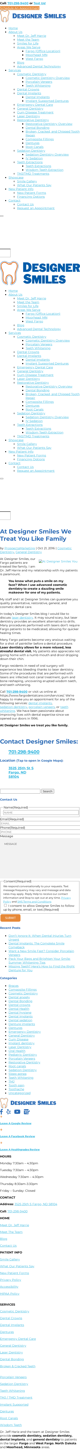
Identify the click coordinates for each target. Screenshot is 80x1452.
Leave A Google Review (15, 1123)
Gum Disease (18, 1039)
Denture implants (22, 1024)
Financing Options (31, 197)
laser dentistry (22, 617)
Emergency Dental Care (35, 105)
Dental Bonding (37, 128)
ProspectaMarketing (19, 548)
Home (13, 28)
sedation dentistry (13, 707)
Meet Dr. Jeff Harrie (31, 36)
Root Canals (35, 147)
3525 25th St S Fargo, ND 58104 (21, 772)
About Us (15, 32)
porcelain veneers (42, 707)
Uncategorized (20, 1093)
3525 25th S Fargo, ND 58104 (36, 1204)
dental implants (40, 703)
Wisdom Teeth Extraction (44, 170)
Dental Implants (29, 93)
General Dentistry (30, 108)
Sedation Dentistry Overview (47, 154)
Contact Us (25, 204)
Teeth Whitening (38, 85)
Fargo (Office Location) (43, 51)
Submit (10, 918)
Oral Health (17, 1051)
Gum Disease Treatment (35, 112)
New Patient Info (21, 189)
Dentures (32, 143)
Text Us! (39, 3)
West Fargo (34, 59)
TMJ (12, 1081)
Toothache (16, 1089)
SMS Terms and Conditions (34, 901)
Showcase (16, 177)
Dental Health (19, 1009)
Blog (20, 62)
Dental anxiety (19, 997)
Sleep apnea (17, 1074)
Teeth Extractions (30, 162)
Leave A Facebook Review (17, 1136)
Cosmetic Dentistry (31, 74)
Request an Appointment (36, 208)
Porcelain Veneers (39, 82)
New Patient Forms (31, 193)
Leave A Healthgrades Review (20, 1149)
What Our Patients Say (34, 185)
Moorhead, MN (36, 55)
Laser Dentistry (28, 116)
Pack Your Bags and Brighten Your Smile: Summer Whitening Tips (39, 960)
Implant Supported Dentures (47, 101)
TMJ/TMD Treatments (33, 174)
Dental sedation (20, 1020)
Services (15, 70)
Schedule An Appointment (19, 8)
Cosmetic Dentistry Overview (48, 78)
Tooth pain (16, 1085)
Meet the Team (28, 39)
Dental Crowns (28, 89)
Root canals (17, 1066)
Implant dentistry (22, 1043)
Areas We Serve (28, 47)
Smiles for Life (27, 43)
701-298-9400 (18, 3)
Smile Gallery (27, 181)
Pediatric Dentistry (23, 1055)
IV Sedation (34, 158)
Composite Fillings (40, 139)
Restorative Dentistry (33, 120)
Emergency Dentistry (25, 1032)
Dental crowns (19, 1005)
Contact (14, 200)
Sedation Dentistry (31, 151)
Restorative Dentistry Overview (49, 124)
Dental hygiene (20, 1012)
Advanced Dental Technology (39, 66)
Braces (14, 986)
